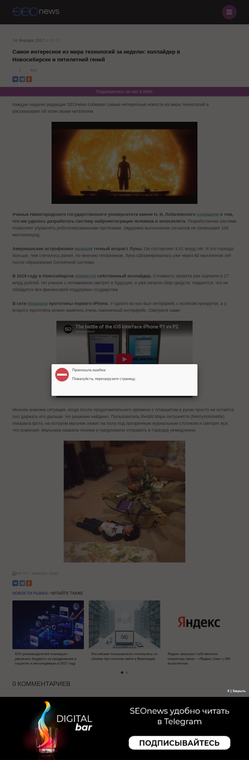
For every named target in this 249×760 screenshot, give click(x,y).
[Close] (197, 364)
